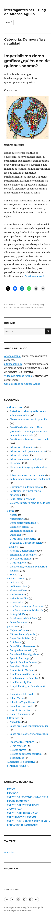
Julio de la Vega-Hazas (22, 702)
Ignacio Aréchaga (19, 658)
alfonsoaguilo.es (13, 363)
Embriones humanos (21, 530)
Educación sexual (19, 526)
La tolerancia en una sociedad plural (30, 479)
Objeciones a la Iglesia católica (27, 487)
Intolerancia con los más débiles (28, 307)
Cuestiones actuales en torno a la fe (29, 439)
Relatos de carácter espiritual (26, 753)
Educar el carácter (20, 455)
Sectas (13, 574)
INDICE (11, 789)
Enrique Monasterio (21, 650)
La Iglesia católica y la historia (26, 610)
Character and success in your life (28, 419)
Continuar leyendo (35, 276)
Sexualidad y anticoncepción (26, 542)
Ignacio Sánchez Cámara (23, 662)
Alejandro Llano (19, 630)
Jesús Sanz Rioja (19, 666)
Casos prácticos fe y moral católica (29, 733)
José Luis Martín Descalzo (24, 678)
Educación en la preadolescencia (28, 451)
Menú (9, 22)
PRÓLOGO (12, 793)
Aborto (14, 514)
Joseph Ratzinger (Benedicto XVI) (28, 686)
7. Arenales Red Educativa (21, 761)
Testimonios (17, 757)
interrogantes (10, 304)
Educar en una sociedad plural (26, 459)
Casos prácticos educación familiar (29, 726)
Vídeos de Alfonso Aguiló (18, 375)
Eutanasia (15, 534)
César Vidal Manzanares (23, 646)
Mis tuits (9, 852)
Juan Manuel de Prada (22, 694)
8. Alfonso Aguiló (16, 765)
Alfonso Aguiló (12, 356)
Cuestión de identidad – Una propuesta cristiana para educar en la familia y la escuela (29, 431)
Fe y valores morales (21, 558)
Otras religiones (19, 562)
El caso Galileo (18, 590)
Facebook (11, 868)
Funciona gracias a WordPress (17, 910)
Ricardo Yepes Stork (21, 710)
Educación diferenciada (23, 447)
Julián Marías (17, 698)
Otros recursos (18, 745)
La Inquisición (18, 614)
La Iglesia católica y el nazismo (27, 606)
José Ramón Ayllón (20, 682)
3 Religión (12, 546)
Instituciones (17, 594)
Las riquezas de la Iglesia (23, 618)
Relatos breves (18, 749)
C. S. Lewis (15, 642)
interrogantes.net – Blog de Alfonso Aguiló (25, 12)
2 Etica (11, 510)
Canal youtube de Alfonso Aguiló (22, 383)
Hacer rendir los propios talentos (28, 467)
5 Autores (12, 626)
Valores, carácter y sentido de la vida (30, 502)
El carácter (16, 463)
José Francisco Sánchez (23, 674)
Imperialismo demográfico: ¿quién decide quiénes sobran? (27, 60)
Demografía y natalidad (23, 522)
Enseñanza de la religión (23, 554)
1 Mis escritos (14, 407)
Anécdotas (16, 722)
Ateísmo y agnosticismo (23, 550)
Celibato (14, 582)
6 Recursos (13, 718)
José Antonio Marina (21, 670)
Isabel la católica (19, 598)
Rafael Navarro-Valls (21, 706)
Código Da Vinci (18, 586)
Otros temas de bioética (23, 538)
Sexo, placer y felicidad (22, 498)
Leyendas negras (19, 622)
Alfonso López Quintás (22, 634)
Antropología (17, 518)
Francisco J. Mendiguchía (24, 654)
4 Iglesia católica (16, 578)
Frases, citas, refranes (22, 741)
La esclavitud (17, 602)
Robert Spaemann (20, 714)
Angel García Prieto (20, 638)
